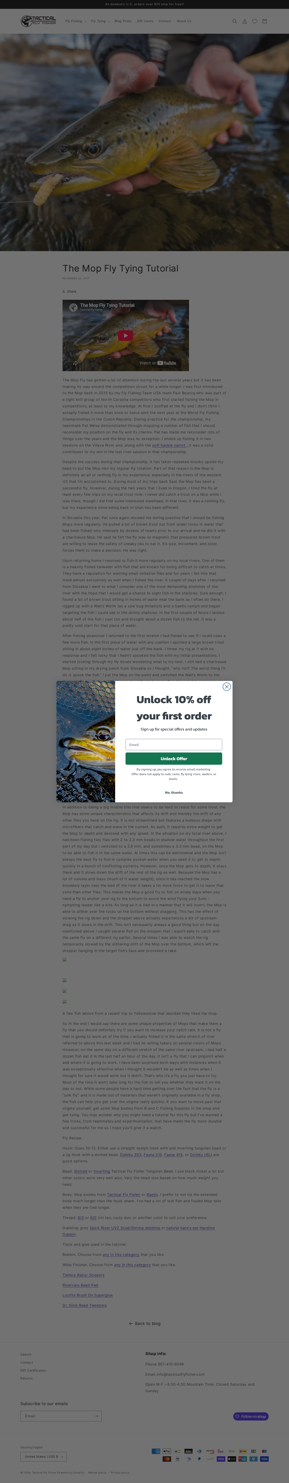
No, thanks (174, 792)
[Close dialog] (227, 687)
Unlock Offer (174, 758)
